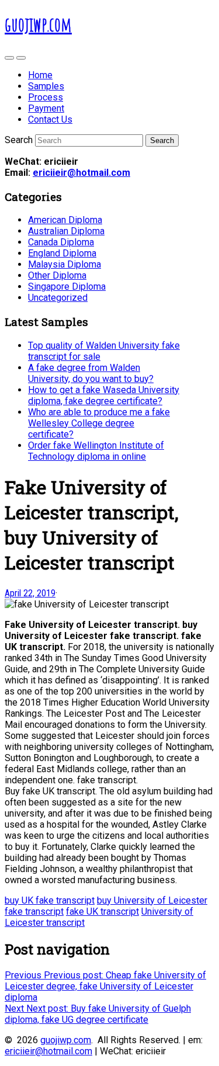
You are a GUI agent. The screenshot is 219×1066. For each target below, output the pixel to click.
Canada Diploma (61, 242)
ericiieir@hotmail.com (81, 172)
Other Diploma (57, 275)
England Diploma (62, 253)
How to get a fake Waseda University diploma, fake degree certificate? (103, 395)
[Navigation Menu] (21, 58)
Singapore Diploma (67, 286)
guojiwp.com (65, 1040)
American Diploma (65, 219)
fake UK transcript (102, 911)
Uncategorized (58, 297)
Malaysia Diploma (64, 264)
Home (40, 75)
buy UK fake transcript (50, 900)
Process (45, 97)
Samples (46, 86)
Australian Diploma (66, 231)
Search (19, 139)
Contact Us (50, 119)
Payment (46, 108)
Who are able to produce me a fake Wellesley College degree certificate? (99, 423)
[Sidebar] (9, 58)
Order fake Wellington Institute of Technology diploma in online (96, 451)
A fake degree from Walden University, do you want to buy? (91, 373)
